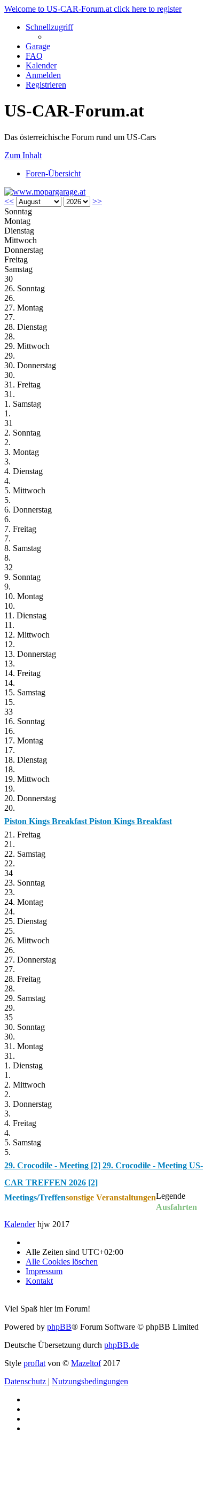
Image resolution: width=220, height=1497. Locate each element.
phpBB (59, 1326)
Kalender (19, 1224)
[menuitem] (38, 46)
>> (97, 201)
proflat (34, 1363)
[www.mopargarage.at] (44, 191)
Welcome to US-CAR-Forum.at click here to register (93, 8)
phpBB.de (121, 1344)
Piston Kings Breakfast (46, 821)
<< (9, 201)
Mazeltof (86, 1363)
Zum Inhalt (23, 155)
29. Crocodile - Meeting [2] (53, 1165)
